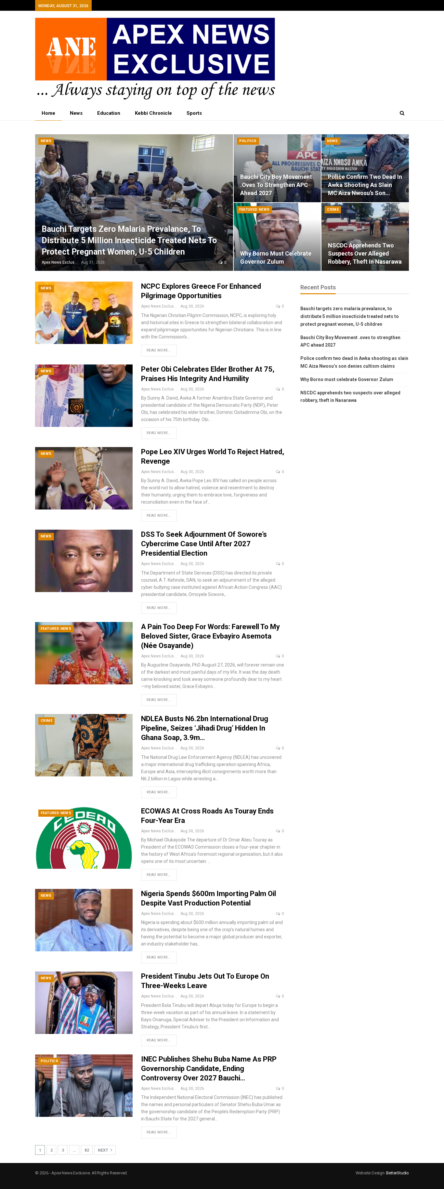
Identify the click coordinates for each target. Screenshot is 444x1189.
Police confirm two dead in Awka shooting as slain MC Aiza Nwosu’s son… (365, 184)
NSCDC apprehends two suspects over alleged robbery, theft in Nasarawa (365, 253)
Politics (248, 141)
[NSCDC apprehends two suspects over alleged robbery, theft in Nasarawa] (365, 237)
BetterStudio (397, 1172)
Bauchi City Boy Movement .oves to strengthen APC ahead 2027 (276, 184)
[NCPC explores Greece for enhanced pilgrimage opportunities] (84, 313)
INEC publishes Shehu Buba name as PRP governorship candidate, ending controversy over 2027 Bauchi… (209, 1068)
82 (87, 1150)
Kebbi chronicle (153, 113)
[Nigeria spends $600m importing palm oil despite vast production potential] (84, 920)
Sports (194, 113)
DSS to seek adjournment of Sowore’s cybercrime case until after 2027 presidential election (204, 543)
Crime (333, 209)
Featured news (254, 209)
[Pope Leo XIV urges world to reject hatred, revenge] (84, 478)
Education (108, 113)
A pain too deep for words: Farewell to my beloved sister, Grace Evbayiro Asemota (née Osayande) (210, 636)
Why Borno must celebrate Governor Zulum (346, 379)
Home (48, 113)
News (76, 113)
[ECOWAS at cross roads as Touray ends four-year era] (84, 837)
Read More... (159, 350)
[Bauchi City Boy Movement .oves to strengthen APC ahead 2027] (277, 168)
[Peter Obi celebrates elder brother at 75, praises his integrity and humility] (84, 395)
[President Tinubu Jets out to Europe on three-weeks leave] (84, 1002)
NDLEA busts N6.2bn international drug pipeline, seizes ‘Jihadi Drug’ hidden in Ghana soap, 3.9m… (204, 728)
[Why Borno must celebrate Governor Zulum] (277, 237)
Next (103, 1150)
